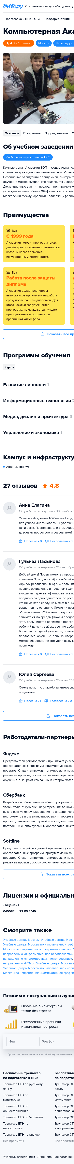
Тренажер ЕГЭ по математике (15, 1097)
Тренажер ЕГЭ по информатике (15, 1126)
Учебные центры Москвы (21, 940)
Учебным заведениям (19, 1157)
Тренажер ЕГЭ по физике (21, 1135)
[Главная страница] (13, 6)
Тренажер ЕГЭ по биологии (23, 1117)
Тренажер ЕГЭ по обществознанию (15, 1108)
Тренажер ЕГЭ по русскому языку (23, 1086)
